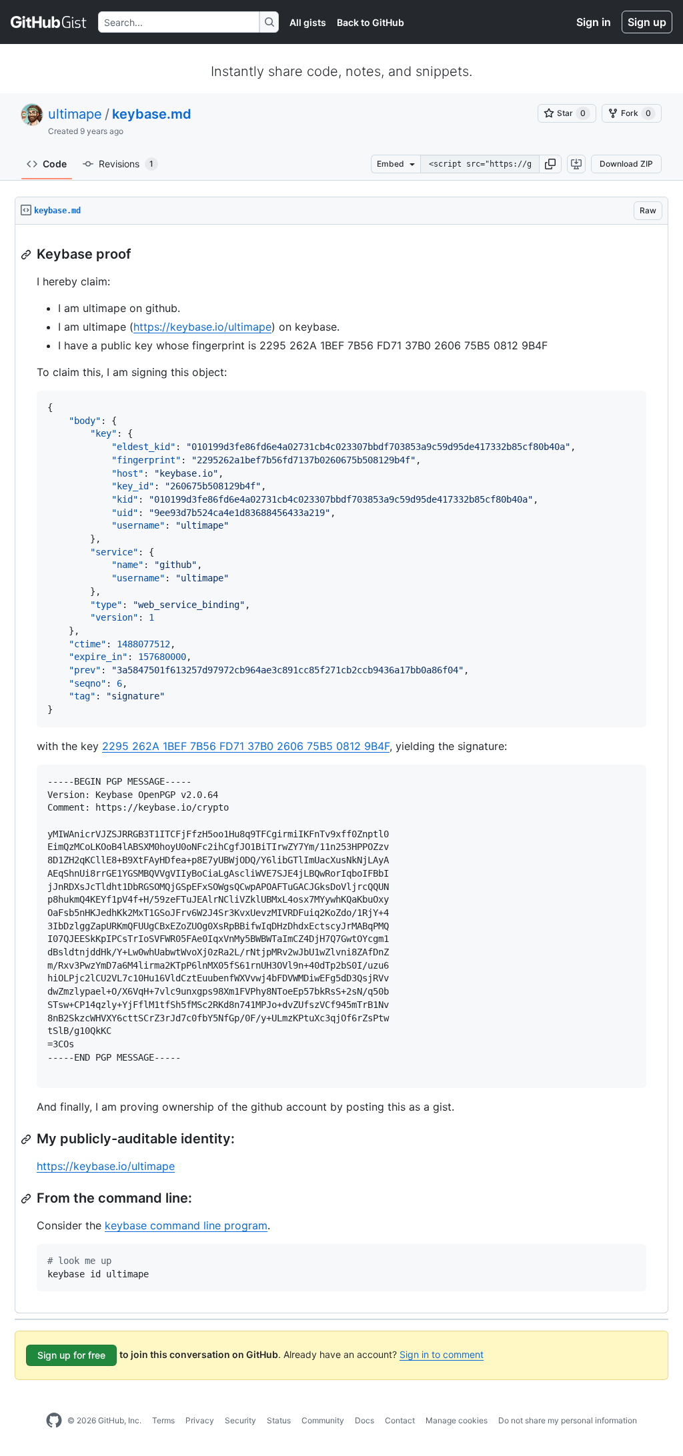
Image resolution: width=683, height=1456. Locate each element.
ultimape (75, 114)
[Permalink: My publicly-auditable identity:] (27, 1139)
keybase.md (151, 114)
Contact (400, 1420)
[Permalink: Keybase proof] (27, 254)
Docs (364, 1420)
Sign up (647, 22)
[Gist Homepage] (49, 22)
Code (55, 163)
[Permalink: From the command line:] (27, 1198)
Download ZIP (626, 164)
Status (279, 1420)
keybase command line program (186, 1225)
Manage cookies (457, 1420)
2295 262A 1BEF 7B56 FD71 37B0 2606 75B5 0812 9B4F (246, 746)
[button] (550, 164)
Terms (163, 1420)
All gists (307, 22)
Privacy (199, 1420)
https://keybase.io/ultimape (202, 326)
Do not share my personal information (567, 1420)
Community (322, 1420)
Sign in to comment (442, 1354)
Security (240, 1420)
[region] (341, 769)
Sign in (593, 22)
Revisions (126, 163)
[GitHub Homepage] (54, 1420)
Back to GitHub (370, 22)
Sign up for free (71, 1355)
